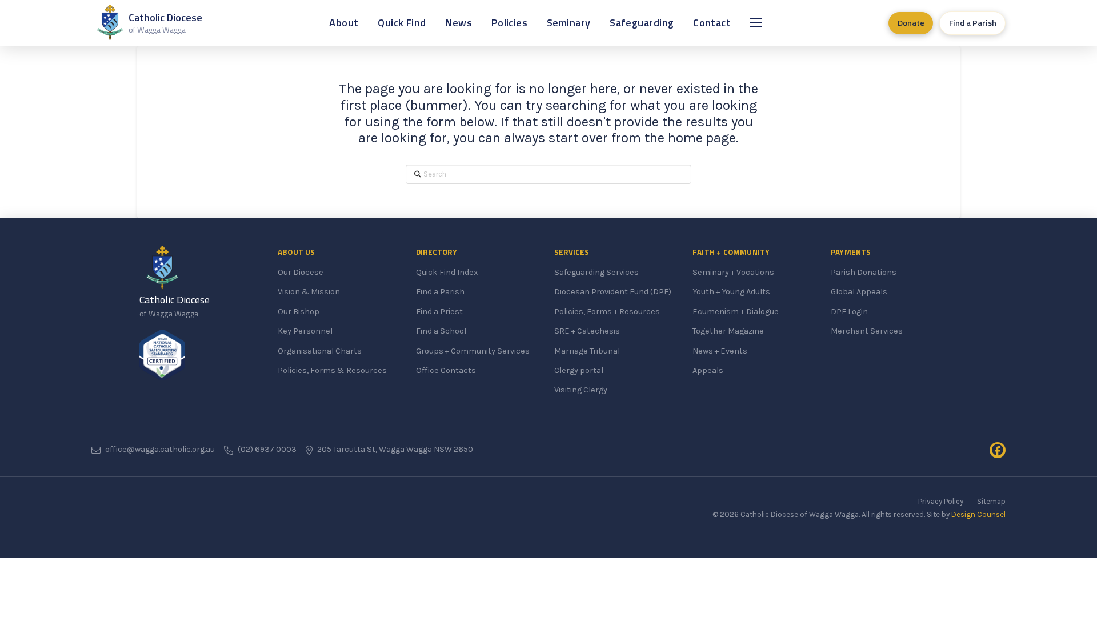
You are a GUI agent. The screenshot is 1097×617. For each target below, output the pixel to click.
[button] (755, 22)
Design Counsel (978, 514)
